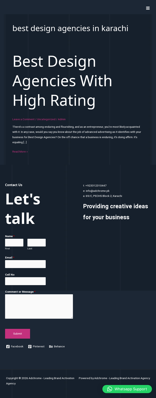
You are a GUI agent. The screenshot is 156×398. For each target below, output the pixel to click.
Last (29, 248)
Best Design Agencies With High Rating (62, 80)
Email (9, 257)
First (7, 248)
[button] (127, 389)
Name (9, 236)
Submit (17, 333)
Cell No (9, 274)
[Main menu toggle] (148, 8)
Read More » (20, 152)
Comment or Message (20, 291)
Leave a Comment (23, 119)
